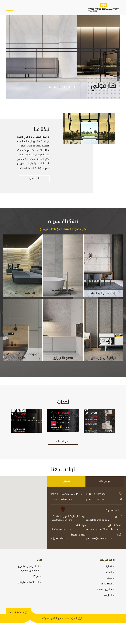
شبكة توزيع (106, 584)
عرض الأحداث (63, 441)
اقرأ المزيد (34, 178)
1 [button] (50, 87)
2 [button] (55, 87)
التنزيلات (108, 595)
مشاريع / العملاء (104, 590)
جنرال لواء (81, 525)
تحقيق (66, 481)
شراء (119, 534)
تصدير (118, 516)
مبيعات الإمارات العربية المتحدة (69, 516)
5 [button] (69, 87)
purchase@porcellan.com (99, 538)
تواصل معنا (104, 481)
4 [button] (64, 87)
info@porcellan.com (61, 529)
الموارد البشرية (78, 534)
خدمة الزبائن (115, 525)
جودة (109, 578)
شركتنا (36, 577)
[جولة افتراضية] (9, 607)
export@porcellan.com (97, 520)
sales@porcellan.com (61, 520)
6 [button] (74, 87)
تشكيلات (108, 567)
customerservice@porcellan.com (102, 529)
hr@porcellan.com (60, 538)
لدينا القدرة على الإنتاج (28, 582)
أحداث (109, 572)
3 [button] (60, 87)
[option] (63, 58)
